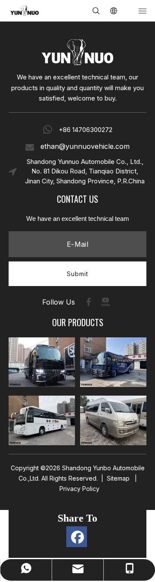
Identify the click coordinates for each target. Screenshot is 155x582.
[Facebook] (89, 302)
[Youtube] (105, 302)
